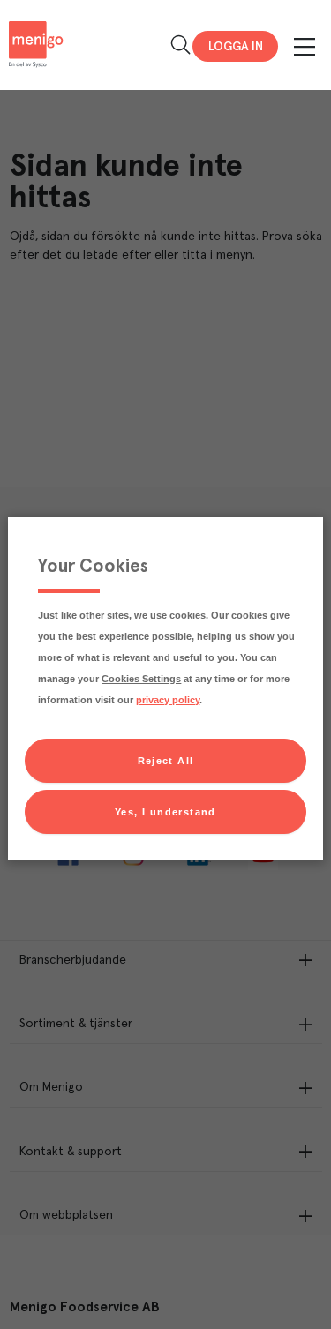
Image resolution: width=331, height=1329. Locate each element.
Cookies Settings (141, 678)
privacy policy (167, 700)
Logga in (235, 47)
